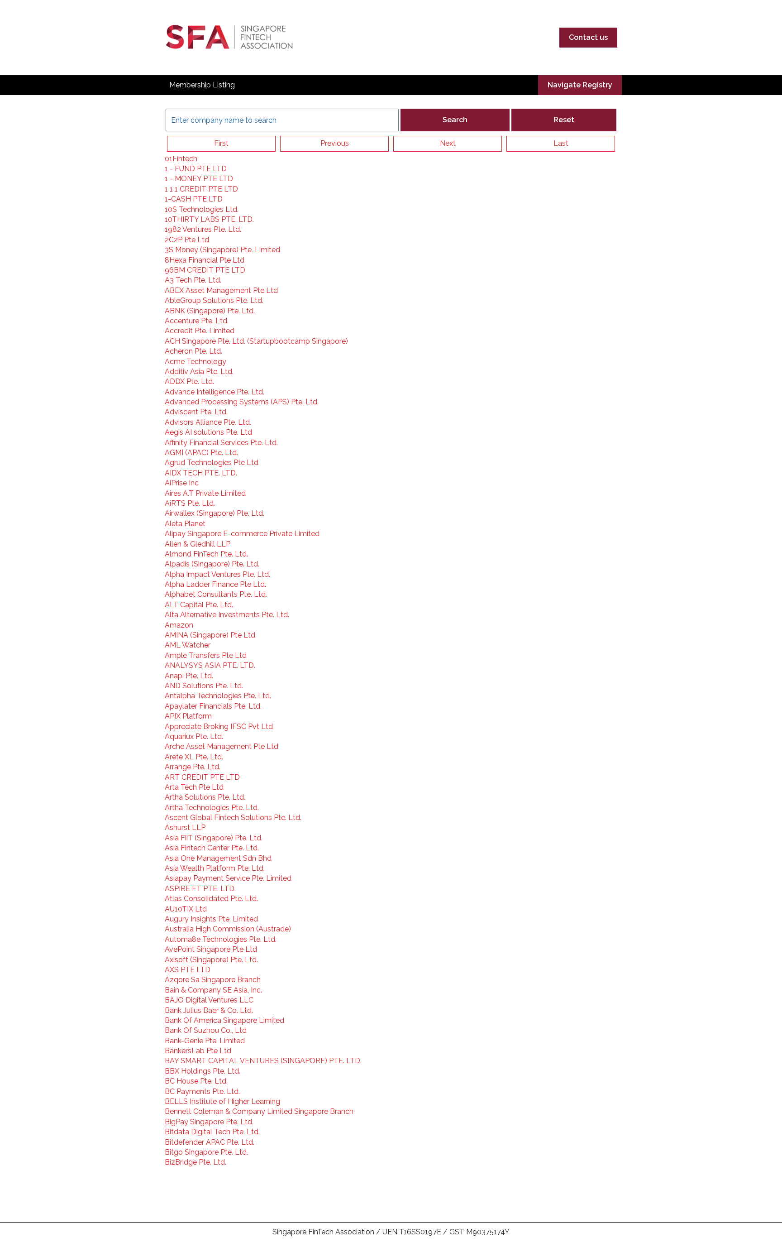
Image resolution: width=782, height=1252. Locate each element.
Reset (563, 119)
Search (455, 119)
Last (560, 143)
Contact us (588, 37)
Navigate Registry (580, 85)
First (221, 143)
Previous (334, 143)
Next (448, 143)
